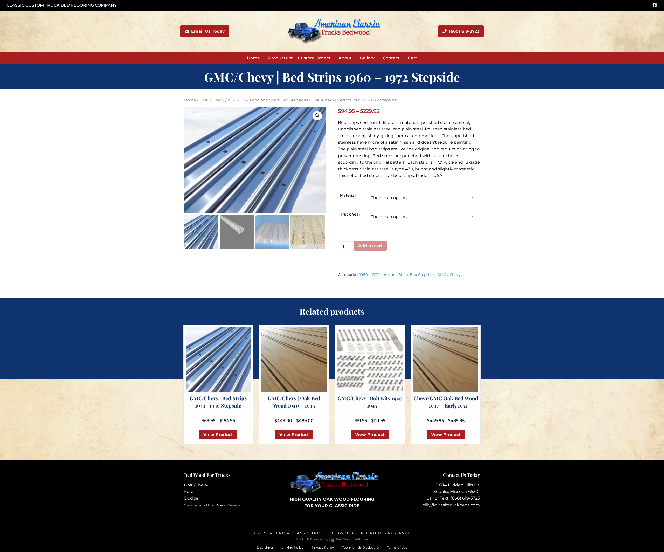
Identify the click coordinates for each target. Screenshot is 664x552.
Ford (189, 491)
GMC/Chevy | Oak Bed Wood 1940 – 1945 (294, 402)
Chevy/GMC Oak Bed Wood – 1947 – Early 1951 (445, 402)
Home (190, 100)
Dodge (191, 498)
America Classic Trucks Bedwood (312, 533)
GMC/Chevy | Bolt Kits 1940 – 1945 (370, 402)
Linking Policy (292, 547)
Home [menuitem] (253, 58)
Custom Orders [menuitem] (314, 58)
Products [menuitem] (278, 58)
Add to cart (370, 245)
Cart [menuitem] (412, 58)
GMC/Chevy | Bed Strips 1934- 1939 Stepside (218, 402)
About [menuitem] (345, 58)
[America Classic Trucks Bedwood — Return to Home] (332, 31)
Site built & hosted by (332, 539)
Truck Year (350, 214)
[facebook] (655, 5)
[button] (317, 115)
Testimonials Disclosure (360, 547)
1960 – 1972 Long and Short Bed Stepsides (268, 100)
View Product (218, 434)
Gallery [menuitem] (367, 58)
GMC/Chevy (196, 484)
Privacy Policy (323, 547)
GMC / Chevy (211, 100)
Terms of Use (397, 547)
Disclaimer (265, 547)
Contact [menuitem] (391, 58)
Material (348, 195)
